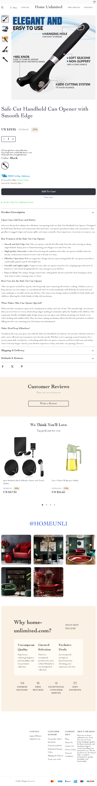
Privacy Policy (70, 750)
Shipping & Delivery (55, 756)
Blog (67, 739)
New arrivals (74, 7)
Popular (25, 7)
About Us (69, 743)
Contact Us (69, 746)
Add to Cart (48, 191)
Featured (88, 7)
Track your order (54, 759)
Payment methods (55, 746)
